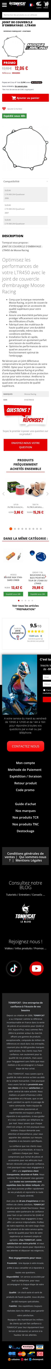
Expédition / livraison (26, 776)
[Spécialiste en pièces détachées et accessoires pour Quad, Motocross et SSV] (17, 5)
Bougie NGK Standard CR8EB (13, 578)
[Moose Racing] (36, 46)
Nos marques (25, 811)
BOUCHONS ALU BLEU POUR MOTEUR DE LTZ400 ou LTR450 (37, 579)
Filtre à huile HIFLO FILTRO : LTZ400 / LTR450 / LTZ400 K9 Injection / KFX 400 (16, 507)
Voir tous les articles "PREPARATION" (25, 607)
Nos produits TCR (25, 817)
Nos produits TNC (25, 824)
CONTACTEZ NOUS (25, 746)
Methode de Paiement (25, 769)
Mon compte (25, 763)
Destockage (25, 831)
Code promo (25, 790)
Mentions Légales (29, 860)
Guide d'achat (25, 804)
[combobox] (25, 15)
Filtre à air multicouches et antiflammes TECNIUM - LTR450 (35, 507)
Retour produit (25, 783)
